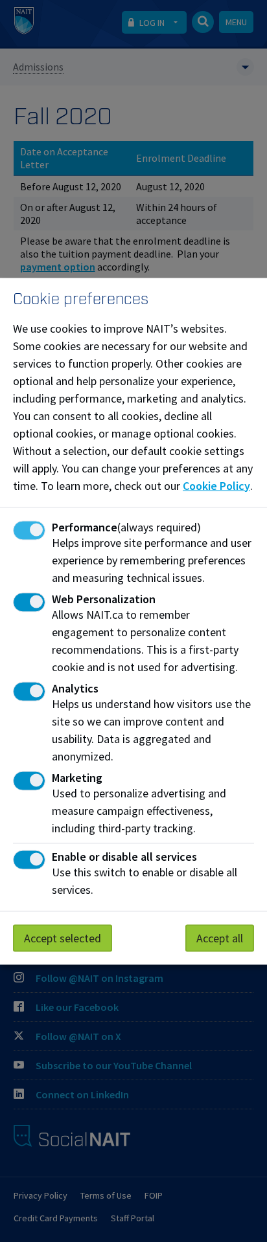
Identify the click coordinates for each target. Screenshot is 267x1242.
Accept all (219, 937)
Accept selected (62, 937)
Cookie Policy (216, 485)
